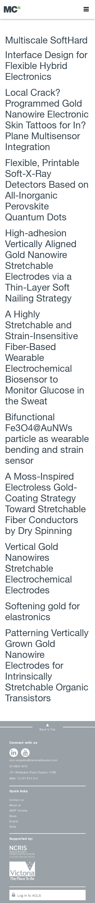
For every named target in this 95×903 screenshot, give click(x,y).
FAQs (12, 826)
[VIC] (47, 873)
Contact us (16, 799)
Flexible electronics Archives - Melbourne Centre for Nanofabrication (12, 9)
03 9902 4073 (18, 766)
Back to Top (47, 729)
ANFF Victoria (18, 810)
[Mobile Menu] (86, 9)
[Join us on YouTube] (25, 752)
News (13, 816)
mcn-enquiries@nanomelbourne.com (33, 760)
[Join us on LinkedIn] (13, 752)
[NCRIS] (47, 854)
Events (13, 821)
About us (15, 805)
